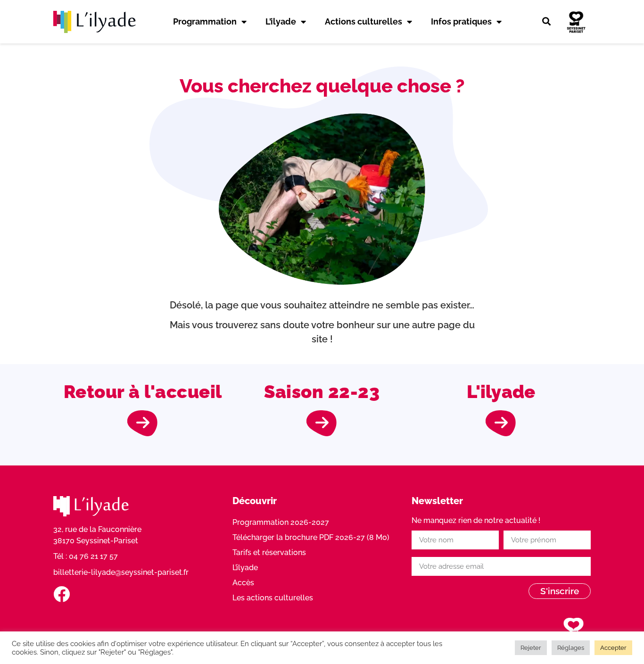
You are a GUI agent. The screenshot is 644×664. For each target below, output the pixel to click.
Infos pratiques (461, 21)
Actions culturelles (363, 21)
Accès (243, 582)
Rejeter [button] (530, 647)
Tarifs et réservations (269, 552)
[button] (546, 21)
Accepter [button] (613, 647)
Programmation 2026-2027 (280, 522)
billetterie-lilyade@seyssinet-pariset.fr (121, 572)
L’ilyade (280, 21)
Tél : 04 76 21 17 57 (85, 556)
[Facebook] (61, 594)
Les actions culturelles (272, 597)
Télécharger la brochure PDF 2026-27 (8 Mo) (310, 537)
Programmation (205, 21)
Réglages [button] (570, 647)
